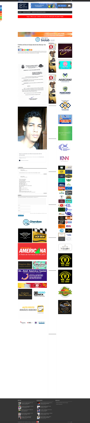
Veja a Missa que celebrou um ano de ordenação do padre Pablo (45, 16)
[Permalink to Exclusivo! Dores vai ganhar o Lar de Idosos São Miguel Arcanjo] (19, 415)
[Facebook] (19, 50)
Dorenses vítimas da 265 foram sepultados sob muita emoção (26, 417)
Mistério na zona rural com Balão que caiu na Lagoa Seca (27, 410)
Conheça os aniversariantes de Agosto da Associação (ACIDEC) (27, 406)
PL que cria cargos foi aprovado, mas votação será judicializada (27, 403)
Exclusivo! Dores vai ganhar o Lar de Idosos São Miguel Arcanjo (27, 413)
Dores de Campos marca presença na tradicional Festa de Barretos (46, 403)
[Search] (71, 0)
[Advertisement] (45, 25)
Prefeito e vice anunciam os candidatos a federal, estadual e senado (46, 413)
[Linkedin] (28, 50)
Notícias (19, 12)
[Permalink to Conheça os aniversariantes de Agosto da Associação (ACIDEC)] (19, 408)
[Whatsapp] (26, 50)
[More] (31, 50)
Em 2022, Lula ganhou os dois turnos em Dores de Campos (46, 410)
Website (19, 210)
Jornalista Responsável (27, 12)
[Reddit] (30, 50)
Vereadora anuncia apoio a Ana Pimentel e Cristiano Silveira (31, 0)
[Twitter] (20, 50)
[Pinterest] (22, 50)
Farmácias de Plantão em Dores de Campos (38, 12)
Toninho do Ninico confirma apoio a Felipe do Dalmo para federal (45, 417)
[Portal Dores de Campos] (23, 8)
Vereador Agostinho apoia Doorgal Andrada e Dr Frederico (45, 406)
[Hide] (0, 21)
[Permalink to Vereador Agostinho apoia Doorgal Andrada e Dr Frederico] (38, 408)
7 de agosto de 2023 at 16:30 (24, 170)
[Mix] (24, 50)
